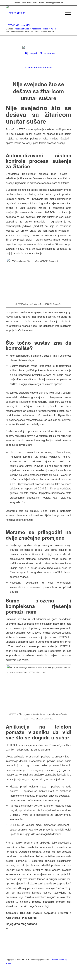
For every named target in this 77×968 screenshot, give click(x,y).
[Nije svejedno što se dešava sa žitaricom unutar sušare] (38, 62)
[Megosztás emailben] (11, 928)
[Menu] (66, 13)
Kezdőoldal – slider (18, 25)
